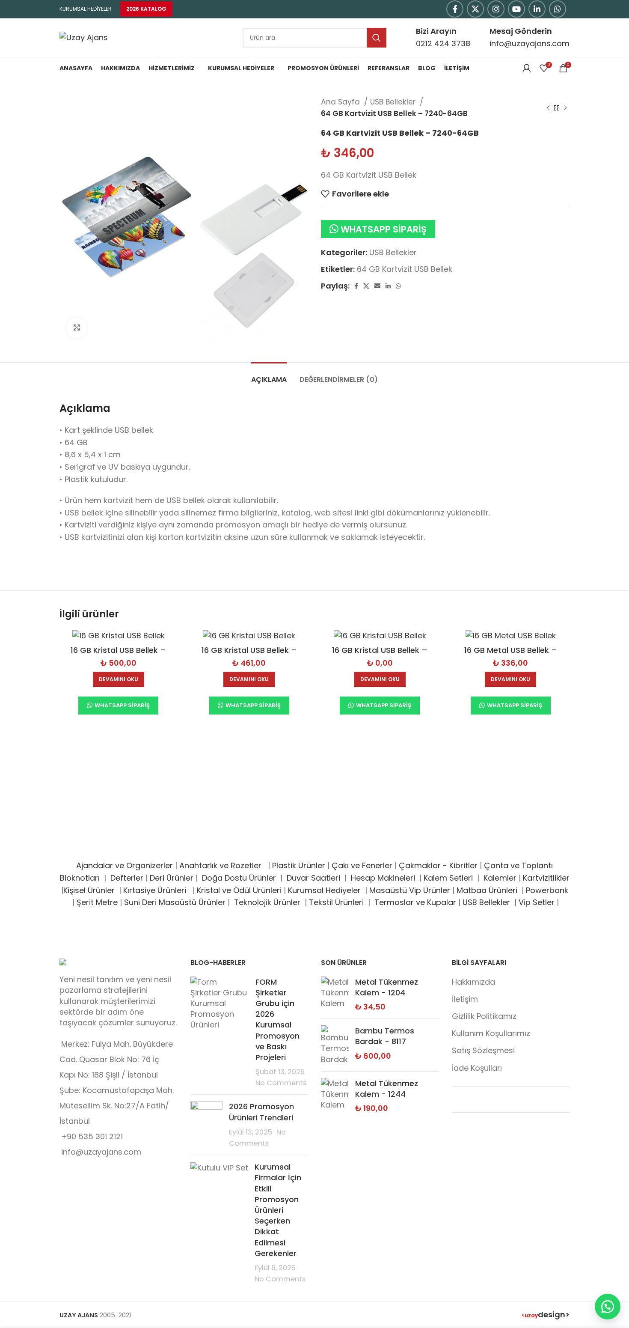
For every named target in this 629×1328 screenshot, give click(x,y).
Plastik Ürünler (298, 865)
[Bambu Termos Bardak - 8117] (335, 1045)
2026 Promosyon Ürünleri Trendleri (261, 1112)
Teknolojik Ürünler (268, 902)
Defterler (126, 877)
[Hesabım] (526, 68)
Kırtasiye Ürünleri (156, 890)
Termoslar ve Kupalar (415, 902)
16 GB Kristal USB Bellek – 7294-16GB (379, 655)
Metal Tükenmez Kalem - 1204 (386, 987)
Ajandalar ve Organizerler (124, 865)
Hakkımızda (473, 982)
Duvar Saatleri (315, 877)
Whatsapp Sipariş (384, 229)
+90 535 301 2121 (92, 1136)
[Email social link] (377, 286)
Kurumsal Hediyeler (324, 890)
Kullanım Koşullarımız (491, 1033)
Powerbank (547, 890)
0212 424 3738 (443, 43)
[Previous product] (548, 108)
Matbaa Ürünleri (487, 890)
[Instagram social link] (495, 9)
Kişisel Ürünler (90, 890)
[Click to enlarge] (76, 328)
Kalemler (500, 877)
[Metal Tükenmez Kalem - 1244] (335, 1096)
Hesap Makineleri (383, 877)
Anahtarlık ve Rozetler (222, 865)
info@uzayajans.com (530, 43)
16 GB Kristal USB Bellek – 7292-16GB (249, 655)
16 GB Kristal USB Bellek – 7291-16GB (118, 655)
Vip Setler (537, 902)
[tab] (269, 375)
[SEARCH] (376, 38)
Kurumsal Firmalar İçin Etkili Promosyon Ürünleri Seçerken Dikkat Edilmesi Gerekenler (278, 1210)
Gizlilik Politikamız (484, 1016)
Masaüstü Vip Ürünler (409, 890)
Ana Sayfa (341, 102)
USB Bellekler (394, 102)
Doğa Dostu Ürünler (240, 877)
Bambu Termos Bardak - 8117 (384, 1036)
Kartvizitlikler (546, 877)
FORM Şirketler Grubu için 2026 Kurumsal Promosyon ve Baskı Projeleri (277, 1020)
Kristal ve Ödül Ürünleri (239, 890)
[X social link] (475, 9)
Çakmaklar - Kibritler (438, 865)
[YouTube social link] (516, 9)
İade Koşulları (477, 1068)
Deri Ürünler (171, 877)
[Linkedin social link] (537, 9)
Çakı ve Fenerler (362, 865)
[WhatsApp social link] (557, 9)
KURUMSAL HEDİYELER (85, 8)
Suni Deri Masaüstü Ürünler (174, 902)
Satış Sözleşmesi (483, 1050)
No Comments (280, 1083)
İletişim (465, 999)
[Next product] (565, 108)
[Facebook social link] (454, 9)
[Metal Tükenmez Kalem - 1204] (335, 994)
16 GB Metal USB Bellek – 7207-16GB (510, 655)
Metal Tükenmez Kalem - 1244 (386, 1088)
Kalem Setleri (448, 877)
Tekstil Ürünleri (337, 902)
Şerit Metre (97, 902)
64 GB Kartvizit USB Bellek (404, 269)
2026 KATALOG (146, 8)
